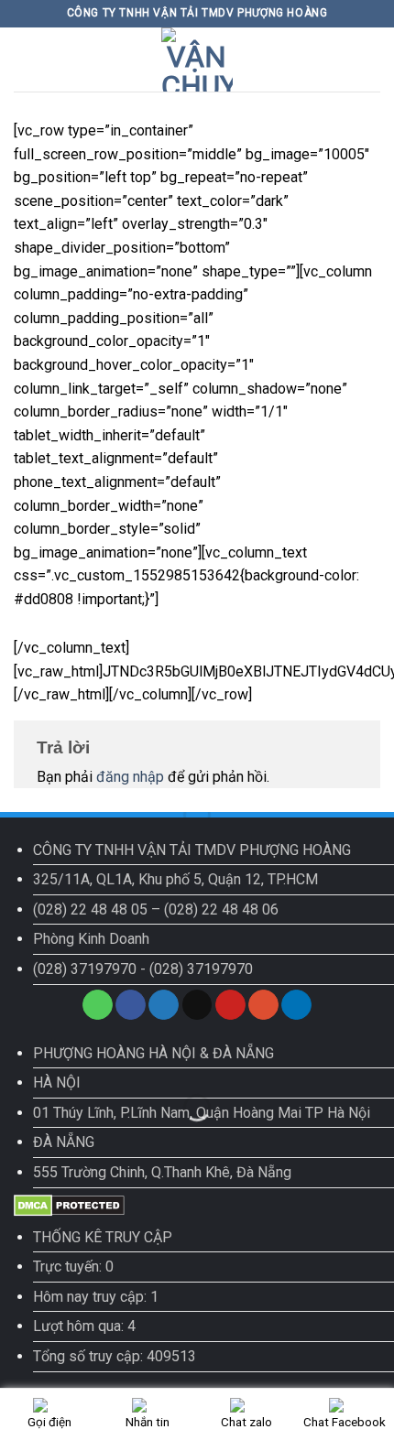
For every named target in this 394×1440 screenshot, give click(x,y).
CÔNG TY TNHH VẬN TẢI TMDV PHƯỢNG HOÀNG (192, 850)
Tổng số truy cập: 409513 (114, 1356)
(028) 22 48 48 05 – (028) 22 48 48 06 (156, 909)
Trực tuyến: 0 (73, 1266)
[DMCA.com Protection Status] (69, 1204)
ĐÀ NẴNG (63, 1142)
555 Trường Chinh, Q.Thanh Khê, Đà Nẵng (162, 1172)
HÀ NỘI (57, 1082)
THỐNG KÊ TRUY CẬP (102, 1237)
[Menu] (25, 59)
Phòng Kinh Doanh (91, 938)
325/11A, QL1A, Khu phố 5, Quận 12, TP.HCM (175, 879)
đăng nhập (130, 776)
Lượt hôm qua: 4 (84, 1326)
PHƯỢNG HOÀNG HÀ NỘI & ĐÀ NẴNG (153, 1053)
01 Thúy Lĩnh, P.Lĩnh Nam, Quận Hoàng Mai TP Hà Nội (201, 1112)
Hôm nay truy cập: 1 (96, 1296)
